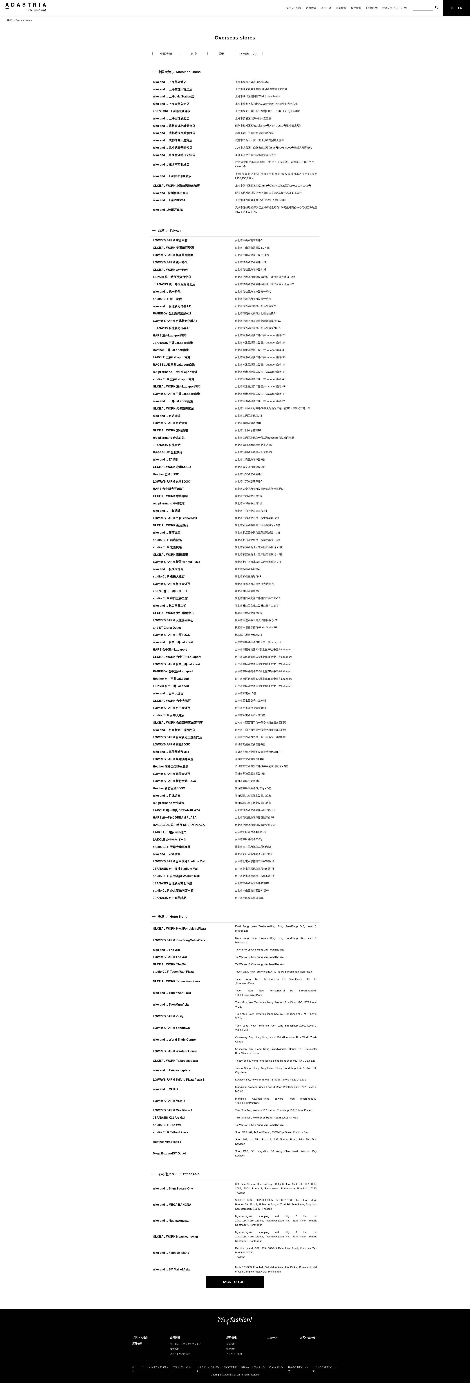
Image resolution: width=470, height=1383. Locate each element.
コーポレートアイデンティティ (185, 1344)
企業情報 (341, 7)
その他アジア (249, 53)
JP (452, 7)
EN (460, 7)
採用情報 (356, 7)
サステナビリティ (392, 7)
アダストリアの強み (180, 1354)
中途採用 (230, 1349)
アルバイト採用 (234, 1354)
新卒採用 (230, 1344)
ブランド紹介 (293, 7)
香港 (221, 53)
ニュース (326, 7)
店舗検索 (311, 7)
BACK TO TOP (233, 1282)
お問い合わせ (307, 1337)
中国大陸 (166, 53)
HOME (9, 20)
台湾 (194, 53)
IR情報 (370, 7)
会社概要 (174, 1349)
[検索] (436, 7)
